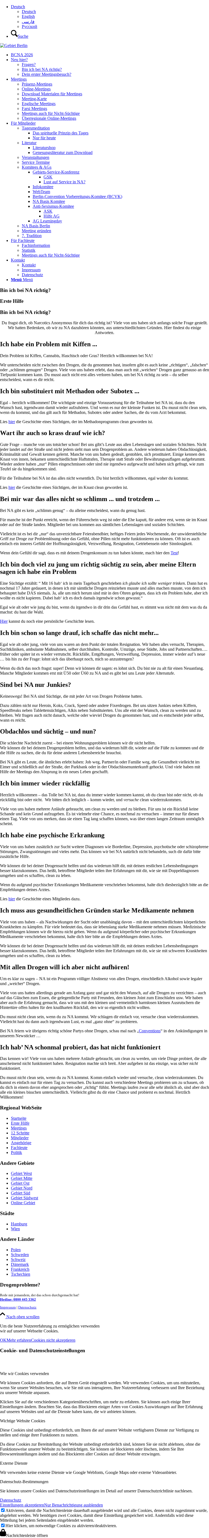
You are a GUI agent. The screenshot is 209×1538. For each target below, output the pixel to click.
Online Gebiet (23, 1202)
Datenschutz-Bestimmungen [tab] (24, 1481)
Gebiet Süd (20, 1193)
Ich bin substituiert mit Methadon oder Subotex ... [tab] (69, 391)
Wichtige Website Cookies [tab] (22, 1421)
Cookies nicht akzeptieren (53, 1340)
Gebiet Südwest (24, 1198)
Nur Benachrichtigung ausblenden (73, 1505)
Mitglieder (20, 1138)
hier (11, 421)
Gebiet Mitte (21, 1178)
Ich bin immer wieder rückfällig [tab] (45, 783)
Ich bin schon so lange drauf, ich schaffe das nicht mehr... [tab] (79, 632)
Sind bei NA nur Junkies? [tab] (35, 684)
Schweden (20, 1254)
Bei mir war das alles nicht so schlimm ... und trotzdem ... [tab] (80, 498)
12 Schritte (20, 1133)
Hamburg (19, 1224)
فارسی (28, 21)
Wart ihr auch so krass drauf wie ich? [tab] (52, 432)
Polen (16, 1249)
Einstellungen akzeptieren (22, 1505)
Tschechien (20, 1274)
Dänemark (20, 1264)
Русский (29, 26)
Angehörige (21, 1142)
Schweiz (18, 1259)
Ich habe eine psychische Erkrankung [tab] (52, 835)
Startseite (18, 1118)
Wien (15, 1228)
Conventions (150, 1031)
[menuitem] (110, 16)
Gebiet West (21, 1173)
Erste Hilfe (20, 1123)
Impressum (8, 1307)
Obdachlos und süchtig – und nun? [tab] (48, 731)
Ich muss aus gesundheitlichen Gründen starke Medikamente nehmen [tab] (97, 910)
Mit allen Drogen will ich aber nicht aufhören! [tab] (64, 967)
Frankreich (20, 1269)
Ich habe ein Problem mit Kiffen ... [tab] (48, 344)
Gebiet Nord (21, 1188)
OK (3, 1340)
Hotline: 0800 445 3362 (18, 1299)
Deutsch (18, 6)
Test (174, 553)
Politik (16, 1152)
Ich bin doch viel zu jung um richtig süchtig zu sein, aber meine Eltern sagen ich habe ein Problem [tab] (98, 568)
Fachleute (19, 1147)
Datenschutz (27, 1307)
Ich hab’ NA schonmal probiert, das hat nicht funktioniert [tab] (80, 1047)
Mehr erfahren (19, 1340)
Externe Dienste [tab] (13, 1463)
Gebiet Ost (20, 1183)
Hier (4, 621)
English (28, 16)
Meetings (19, 1128)
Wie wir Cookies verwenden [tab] (24, 1373)
